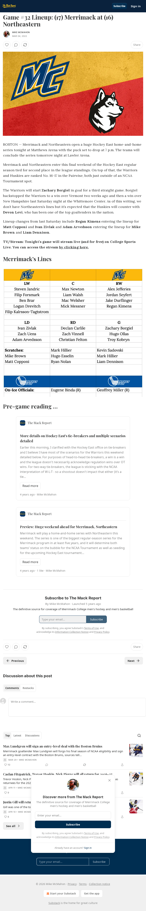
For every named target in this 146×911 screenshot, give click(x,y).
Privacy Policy (101, 837)
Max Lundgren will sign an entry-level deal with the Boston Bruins (52, 746)
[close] (109, 780)
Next (131, 661)
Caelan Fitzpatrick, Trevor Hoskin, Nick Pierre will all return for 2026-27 (57, 774)
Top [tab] (7, 735)
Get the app (91, 893)
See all (10, 826)
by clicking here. (74, 247)
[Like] (7, 45)
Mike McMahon (21, 32)
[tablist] (19, 688)
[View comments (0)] (16, 45)
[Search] (139, 735)
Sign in (136, 6)
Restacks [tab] (28, 688)
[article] (73, 755)
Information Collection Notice (72, 837)
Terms (83, 884)
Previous (17, 661)
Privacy (72, 884)
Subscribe (119, 6)
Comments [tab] (12, 688)
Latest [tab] (17, 735)
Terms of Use (91, 833)
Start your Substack (63, 893)
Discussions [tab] (32, 735)
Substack (54, 903)
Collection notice (99, 884)
